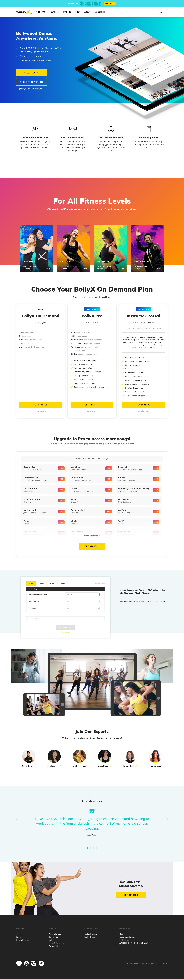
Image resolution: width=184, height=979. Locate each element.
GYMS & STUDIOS (92, 928)
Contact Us (53, 937)
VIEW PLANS (31, 72)
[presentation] (17, 819)
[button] (87, 848)
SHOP (77, 12)
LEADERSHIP (100, 12)
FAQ (50, 940)
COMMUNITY (124, 928)
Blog (121, 934)
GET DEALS (110, 3)
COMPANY (20, 928)
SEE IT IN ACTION (32, 82)
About (18, 934)
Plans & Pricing (55, 934)
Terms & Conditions (56, 943)
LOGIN (162, 12)
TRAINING (67, 12)
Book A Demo (89, 937)
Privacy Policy (54, 946)
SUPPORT (53, 928)
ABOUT (87, 12)
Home (24, 12)
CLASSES (55, 12)
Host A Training (90, 934)
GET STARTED (40, 405)
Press (18, 937)
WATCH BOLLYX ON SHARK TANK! (133, 943)
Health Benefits (22, 940)
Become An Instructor (128, 937)
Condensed (163, 963)
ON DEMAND (41, 12)
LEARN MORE (143, 405)
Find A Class (124, 940)
